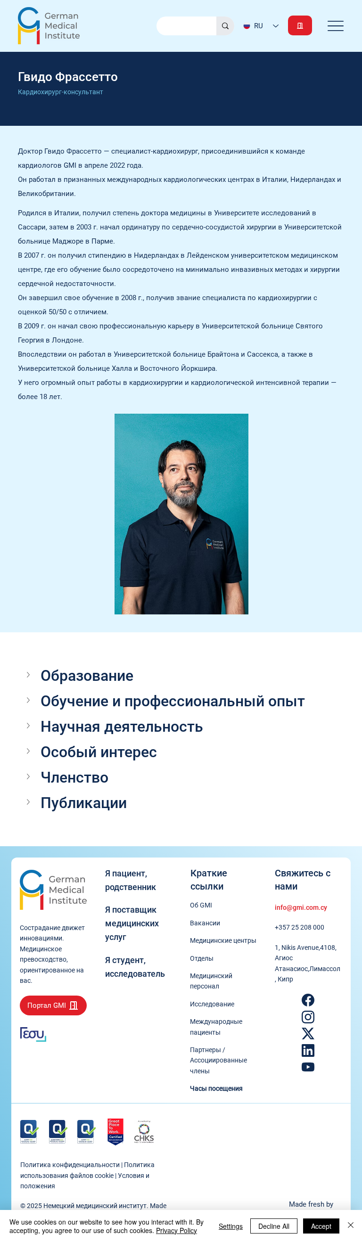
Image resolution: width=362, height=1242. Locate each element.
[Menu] (336, 25)
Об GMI (201, 905)
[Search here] (225, 25)
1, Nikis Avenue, (297, 947)
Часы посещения (216, 1088)
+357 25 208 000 (299, 927)
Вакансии (205, 923)
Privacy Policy (176, 1230)
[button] (181, 675)
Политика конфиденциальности (70, 1164)
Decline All (273, 1226)
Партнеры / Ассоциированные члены (218, 1060)
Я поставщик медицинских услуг (132, 923)
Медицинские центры (223, 940)
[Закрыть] (350, 1225)
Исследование (212, 1004)
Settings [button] (231, 1226)
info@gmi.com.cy (301, 907)
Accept (321, 1226)
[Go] (300, 25)
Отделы (202, 958)
